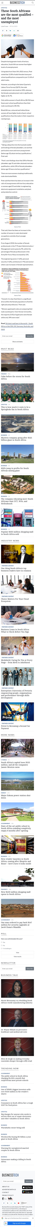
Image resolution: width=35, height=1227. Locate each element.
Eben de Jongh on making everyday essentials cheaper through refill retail (16, 1060)
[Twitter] (6, 30)
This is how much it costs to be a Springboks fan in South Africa (15, 408)
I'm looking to (7, 948)
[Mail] (18, 30)
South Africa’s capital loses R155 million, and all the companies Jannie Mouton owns (15, 764)
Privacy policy (8, 1195)
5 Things (4, 760)
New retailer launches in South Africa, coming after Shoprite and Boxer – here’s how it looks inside (16, 861)
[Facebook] (2, 30)
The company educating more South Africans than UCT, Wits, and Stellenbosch (17, 501)
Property (4, 889)
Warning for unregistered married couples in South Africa (15, 1149)
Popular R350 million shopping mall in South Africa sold (17, 533)
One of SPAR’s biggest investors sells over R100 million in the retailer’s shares (15, 1091)
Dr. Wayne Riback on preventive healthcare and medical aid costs (14, 1031)
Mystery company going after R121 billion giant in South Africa (16, 439)
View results (17, 956)
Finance (4, 374)
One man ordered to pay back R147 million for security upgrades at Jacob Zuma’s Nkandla (16, 924)
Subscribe (30, 336)
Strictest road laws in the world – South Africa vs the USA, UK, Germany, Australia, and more (17, 326)
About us (5, 1186)
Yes (4, 942)
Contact (5, 1192)
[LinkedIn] (10, 30)
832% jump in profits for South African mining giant (15, 469)
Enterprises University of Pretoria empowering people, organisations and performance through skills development (16, 694)
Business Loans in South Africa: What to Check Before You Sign (15, 630)
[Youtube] (18, 1203)
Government (5, 823)
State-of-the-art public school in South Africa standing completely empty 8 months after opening (16, 828)
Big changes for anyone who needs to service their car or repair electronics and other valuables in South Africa (16, 1116)
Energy (3, 793)
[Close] (32, 1218)
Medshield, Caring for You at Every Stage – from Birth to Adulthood (16, 661)
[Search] (33, 2)
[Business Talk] (24, 1203)
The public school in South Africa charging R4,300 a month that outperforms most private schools (14, 1078)
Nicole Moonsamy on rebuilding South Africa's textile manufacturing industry (16, 1002)
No (4, 945)
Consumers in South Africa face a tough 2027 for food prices (17, 1104)
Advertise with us (9, 1189)
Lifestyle (4, 7)
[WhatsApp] (14, 30)
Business (4, 435)
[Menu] (2, 3)
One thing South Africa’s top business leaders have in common (16, 569)
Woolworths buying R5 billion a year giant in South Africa (16, 1138)
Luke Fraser (4, 26)
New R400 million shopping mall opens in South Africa (16, 893)
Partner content (8, 565)
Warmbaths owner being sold (13, 1128)
